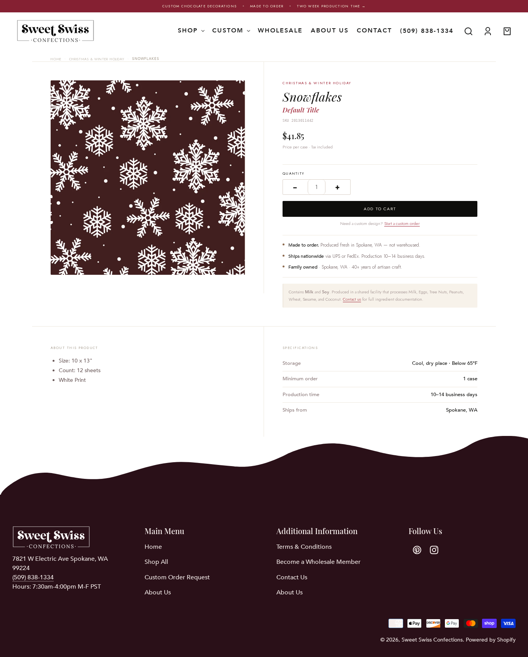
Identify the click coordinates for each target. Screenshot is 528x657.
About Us (158, 592)
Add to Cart (380, 209)
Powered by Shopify (491, 639)
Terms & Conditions (304, 547)
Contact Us (291, 577)
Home (56, 58)
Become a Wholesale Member (318, 562)
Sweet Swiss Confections (432, 639)
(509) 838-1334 (426, 31)
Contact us (352, 299)
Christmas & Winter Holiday (96, 58)
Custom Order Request (177, 577)
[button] (468, 31)
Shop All (156, 562)
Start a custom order (402, 223)
